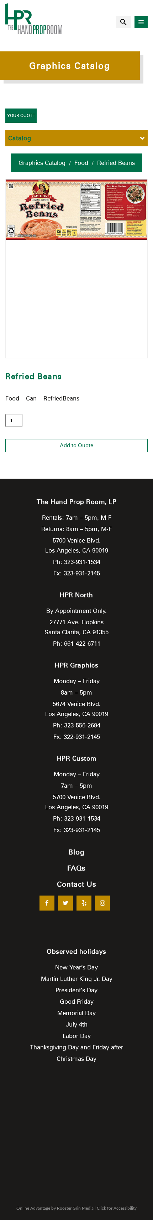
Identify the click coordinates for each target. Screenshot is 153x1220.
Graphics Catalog (42, 162)
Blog (76, 852)
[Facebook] (46, 903)
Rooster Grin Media (75, 1208)
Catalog (19, 138)
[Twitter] (65, 903)
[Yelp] (83, 903)
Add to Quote (76, 445)
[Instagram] (102, 903)
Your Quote (21, 115)
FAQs (76, 868)
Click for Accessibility (117, 1208)
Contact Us (76, 884)
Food (81, 162)
